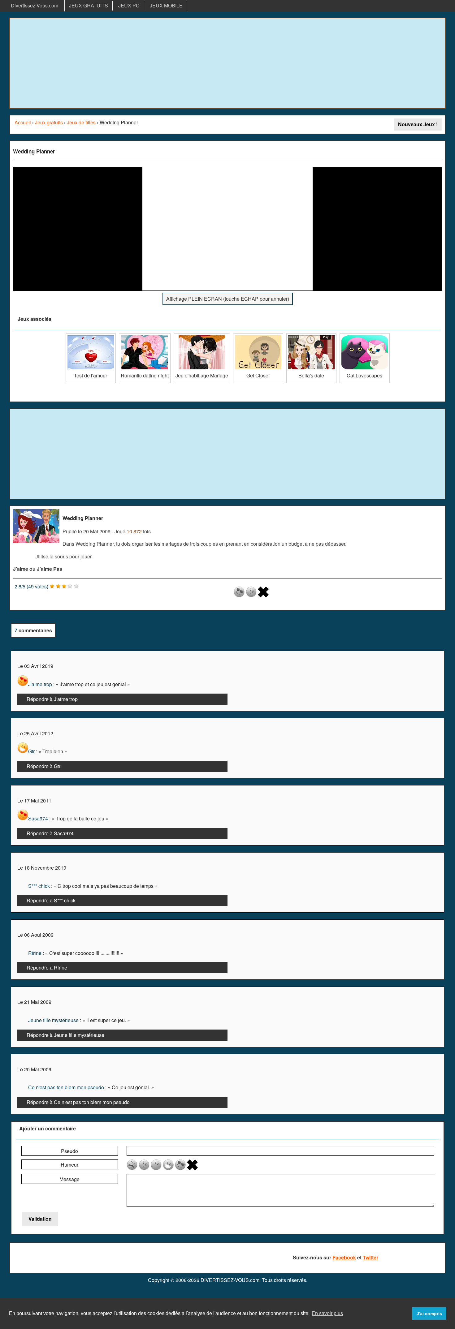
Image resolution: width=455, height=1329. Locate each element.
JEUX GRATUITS (88, 5)
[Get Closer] (258, 335)
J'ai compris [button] (429, 1313)
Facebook (344, 1257)
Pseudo (69, 1151)
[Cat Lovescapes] (364, 335)
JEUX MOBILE (166, 5)
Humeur (69, 1164)
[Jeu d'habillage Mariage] (202, 335)
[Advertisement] (227, 63)
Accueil (23, 122)
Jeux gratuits (49, 122)
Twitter (370, 1257)
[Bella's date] (311, 335)
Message (69, 1179)
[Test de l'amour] (90, 335)
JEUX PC (129, 5)
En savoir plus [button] (327, 1313)
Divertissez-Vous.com (34, 5)
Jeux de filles (81, 122)
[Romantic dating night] (144, 335)
